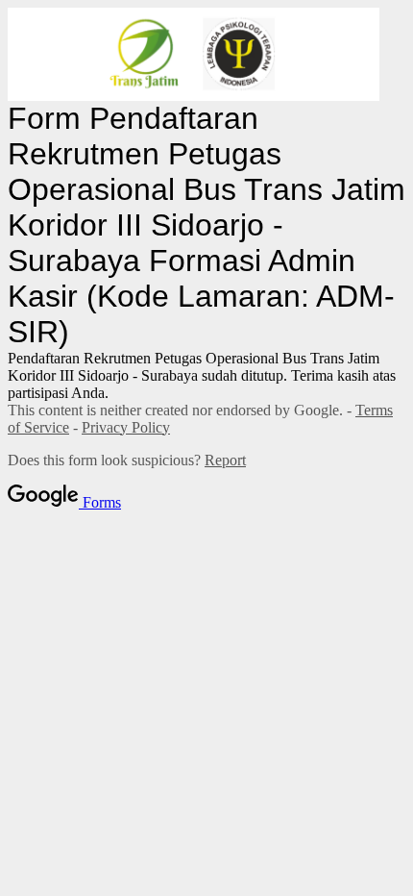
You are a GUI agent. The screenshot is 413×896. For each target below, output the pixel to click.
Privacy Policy (126, 427)
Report (225, 460)
